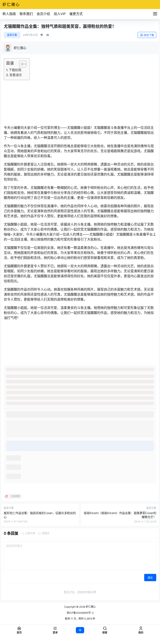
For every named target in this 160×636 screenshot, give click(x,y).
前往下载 (149, 35)
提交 (150, 577)
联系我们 (26, 14)
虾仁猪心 (90, 606)
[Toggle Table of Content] (20, 64)
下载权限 (15, 70)
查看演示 (15, 75)
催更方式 (76, 14)
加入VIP (60, 14)
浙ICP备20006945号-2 (80, 612)
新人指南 (9, 14)
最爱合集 (12, 34)
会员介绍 (43, 14)
